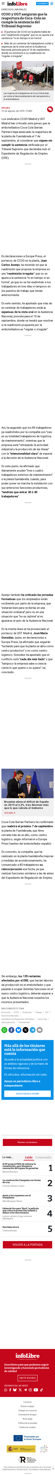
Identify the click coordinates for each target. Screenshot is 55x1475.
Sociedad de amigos (27, 1414)
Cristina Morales (10, 1230)
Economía (5, 1012)
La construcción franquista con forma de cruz (22, 1181)
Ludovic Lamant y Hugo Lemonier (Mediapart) (17, 1217)
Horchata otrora (11, 1227)
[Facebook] (10, 1390)
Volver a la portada (28, 1244)
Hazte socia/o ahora (27, 1093)
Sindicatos (27, 1012)
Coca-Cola (42, 1019)
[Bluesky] (14, 1390)
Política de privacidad (27, 1423)
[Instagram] (30, 1390)
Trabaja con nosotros (27, 1410)
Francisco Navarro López (13, 1186)
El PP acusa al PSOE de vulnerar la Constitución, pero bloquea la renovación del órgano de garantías (20, 1166)
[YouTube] (36, 1390)
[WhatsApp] (5, 1390)
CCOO (16, 1012)
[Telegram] (25, 1390)
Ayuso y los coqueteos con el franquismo (17, 1196)
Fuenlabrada (24, 1022)
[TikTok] (41, 1390)
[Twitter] (20, 1390)
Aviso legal (27, 1419)
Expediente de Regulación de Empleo (17, 1019)
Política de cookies (27, 1427)
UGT (47, 1012)
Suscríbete (42, 4)
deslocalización (8, 1022)
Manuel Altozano (10, 1172)
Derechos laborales (9, 1016)
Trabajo (38, 1012)
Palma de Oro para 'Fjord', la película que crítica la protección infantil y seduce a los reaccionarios (21, 1210)
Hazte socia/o (27, 1378)
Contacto (27, 1402)
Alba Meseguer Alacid (12, 1201)
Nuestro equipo (27, 1406)
